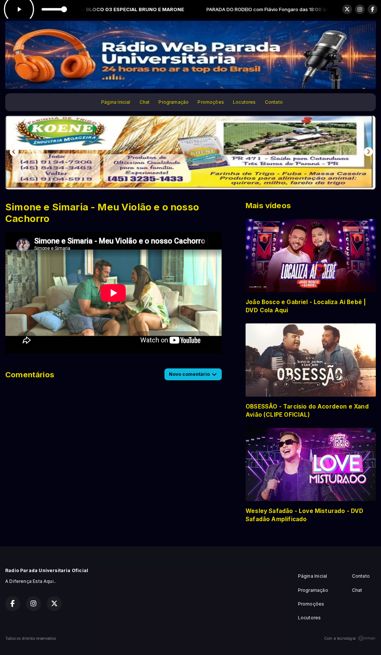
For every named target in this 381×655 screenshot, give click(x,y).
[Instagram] (360, 9)
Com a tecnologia (340, 638)
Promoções (211, 102)
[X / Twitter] (347, 9)
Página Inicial (116, 102)
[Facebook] (372, 9)
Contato (274, 102)
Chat (145, 102)
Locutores (244, 102)
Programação (174, 102)
